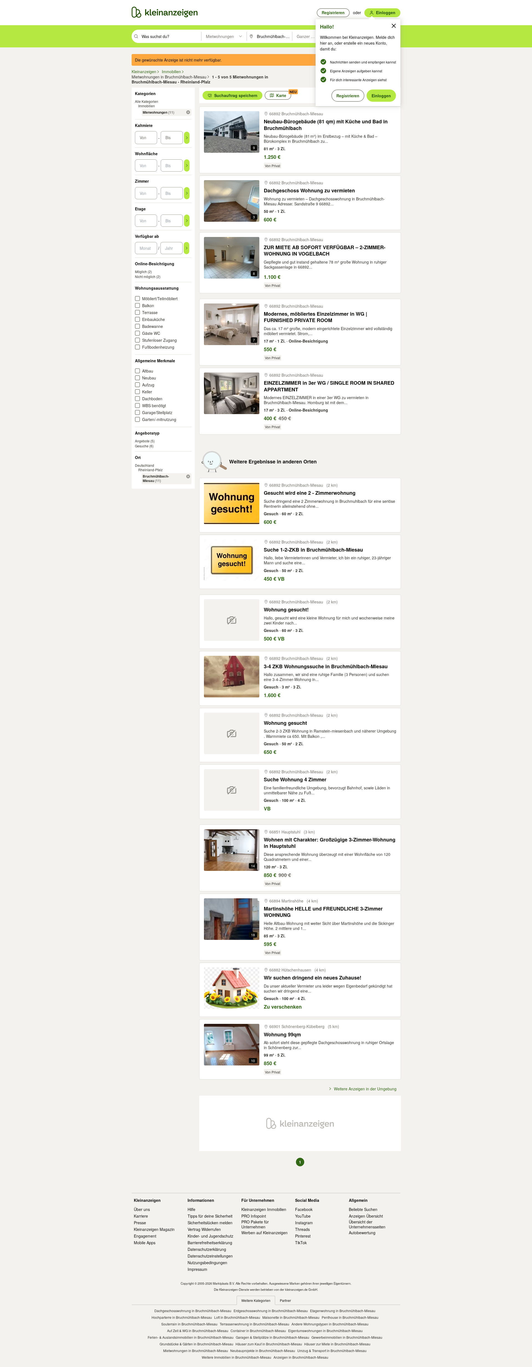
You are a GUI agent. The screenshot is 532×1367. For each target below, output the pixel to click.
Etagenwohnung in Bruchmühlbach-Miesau (342, 1310)
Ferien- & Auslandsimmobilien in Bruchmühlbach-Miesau (191, 1337)
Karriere (141, 1216)
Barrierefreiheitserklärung (210, 1242)
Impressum (197, 1269)
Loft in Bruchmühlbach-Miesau (237, 1317)
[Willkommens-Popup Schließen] (393, 25)
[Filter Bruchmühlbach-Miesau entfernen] (188, 476)
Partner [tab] (285, 1300)
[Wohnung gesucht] (231, 733)
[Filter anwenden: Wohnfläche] (187, 165)
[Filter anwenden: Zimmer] (187, 193)
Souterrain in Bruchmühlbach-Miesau (189, 1324)
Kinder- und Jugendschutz (210, 1236)
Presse (140, 1222)
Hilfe (191, 1209)
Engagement (145, 1236)
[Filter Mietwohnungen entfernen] (188, 112)
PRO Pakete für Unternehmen (255, 1224)
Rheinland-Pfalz (150, 469)
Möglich (141, 271)
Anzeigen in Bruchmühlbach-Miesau (300, 1357)
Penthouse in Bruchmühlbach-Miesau (350, 1317)
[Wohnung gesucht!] (231, 620)
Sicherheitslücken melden (210, 1222)
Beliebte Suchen (363, 1209)
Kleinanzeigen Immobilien (263, 1209)
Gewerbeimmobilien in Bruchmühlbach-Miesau (346, 1337)
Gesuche (142, 445)
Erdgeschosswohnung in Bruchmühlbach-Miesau (271, 1310)
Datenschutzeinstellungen (210, 1256)
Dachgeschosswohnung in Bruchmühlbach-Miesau (192, 1310)
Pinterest (303, 1236)
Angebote (142, 440)
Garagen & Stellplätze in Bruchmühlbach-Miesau (272, 1337)
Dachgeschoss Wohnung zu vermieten (309, 190)
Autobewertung (362, 1232)
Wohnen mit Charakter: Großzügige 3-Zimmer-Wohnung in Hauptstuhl (329, 843)
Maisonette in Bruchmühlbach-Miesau (290, 1317)
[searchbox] (170, 36)
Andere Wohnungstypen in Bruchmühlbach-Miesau (330, 1324)
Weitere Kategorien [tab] (255, 1300)
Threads (302, 1229)
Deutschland (144, 465)
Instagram (304, 1222)
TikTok (301, 1242)
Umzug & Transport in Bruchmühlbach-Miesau (332, 1350)
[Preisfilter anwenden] (187, 138)
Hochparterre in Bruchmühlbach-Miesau (182, 1317)
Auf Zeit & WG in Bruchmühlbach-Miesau (197, 1330)
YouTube (303, 1216)
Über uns (142, 1209)
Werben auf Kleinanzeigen (264, 1232)
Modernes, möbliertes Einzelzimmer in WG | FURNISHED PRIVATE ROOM (315, 317)
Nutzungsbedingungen (207, 1262)
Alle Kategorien (146, 101)
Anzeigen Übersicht (366, 1216)
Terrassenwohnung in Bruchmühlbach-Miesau (254, 1324)
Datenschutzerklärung (207, 1249)
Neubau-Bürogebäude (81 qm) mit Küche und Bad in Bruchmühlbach (326, 124)
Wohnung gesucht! (286, 609)
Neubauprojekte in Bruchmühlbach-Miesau (262, 1350)
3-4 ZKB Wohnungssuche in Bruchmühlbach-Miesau (326, 666)
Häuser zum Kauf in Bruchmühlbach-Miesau (269, 1344)
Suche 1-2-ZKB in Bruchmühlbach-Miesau (313, 550)
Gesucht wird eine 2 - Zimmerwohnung (309, 493)
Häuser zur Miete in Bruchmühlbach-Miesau (337, 1344)
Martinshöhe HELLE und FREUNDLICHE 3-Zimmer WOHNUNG (323, 912)
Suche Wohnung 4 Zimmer (295, 779)
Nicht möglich (145, 276)
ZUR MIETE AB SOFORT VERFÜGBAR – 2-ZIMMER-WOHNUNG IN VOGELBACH (324, 250)
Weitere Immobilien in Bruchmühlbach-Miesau (236, 1357)
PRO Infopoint (253, 1216)
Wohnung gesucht (285, 723)
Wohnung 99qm (282, 1034)
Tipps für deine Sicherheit (210, 1216)
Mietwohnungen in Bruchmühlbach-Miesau (195, 1350)
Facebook (304, 1209)
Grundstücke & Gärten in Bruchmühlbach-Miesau (196, 1344)
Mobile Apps (144, 1242)
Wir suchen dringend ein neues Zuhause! (312, 978)
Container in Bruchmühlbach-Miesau (258, 1330)
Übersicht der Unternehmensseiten (367, 1224)
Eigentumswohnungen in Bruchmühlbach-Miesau (325, 1330)
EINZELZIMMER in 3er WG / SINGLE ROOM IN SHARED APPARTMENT (329, 386)
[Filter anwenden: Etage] (187, 221)
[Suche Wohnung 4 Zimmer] (231, 790)
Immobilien (146, 105)
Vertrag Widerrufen (204, 1229)
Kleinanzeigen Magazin (154, 1229)
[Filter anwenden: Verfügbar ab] (186, 248)
